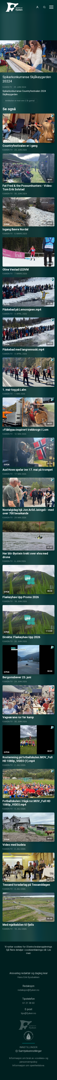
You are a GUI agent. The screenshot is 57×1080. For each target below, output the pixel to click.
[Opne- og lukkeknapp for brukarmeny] (37, 7)
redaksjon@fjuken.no (28, 990)
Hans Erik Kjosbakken (28, 977)
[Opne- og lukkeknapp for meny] (51, 7)
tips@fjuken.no (28, 1013)
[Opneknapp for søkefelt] (44, 7)
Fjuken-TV (7, 87)
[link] (15, 7)
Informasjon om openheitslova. (28, 1065)
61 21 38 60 (28, 1003)
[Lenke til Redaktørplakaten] (28, 1035)
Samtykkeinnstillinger (30, 1050)
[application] (28, 56)
